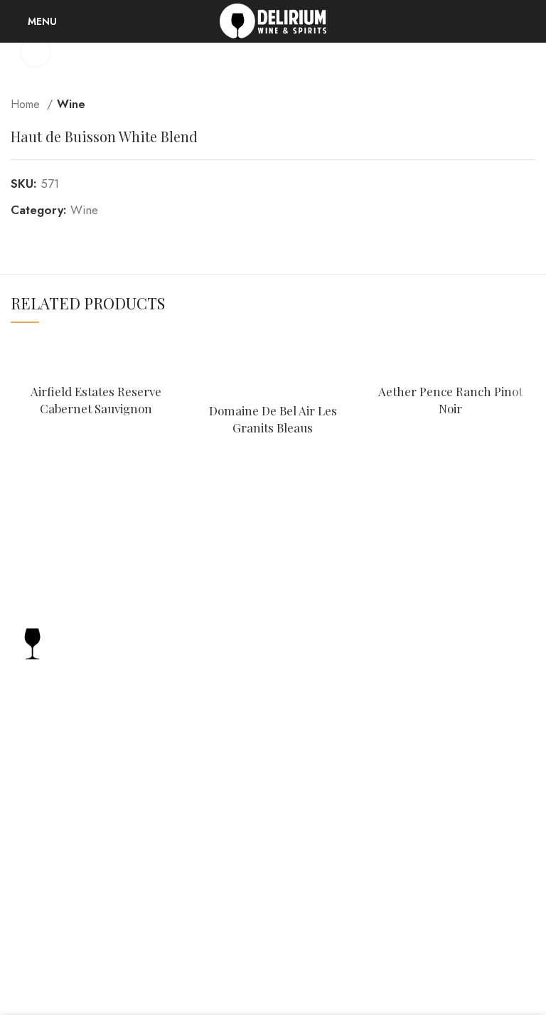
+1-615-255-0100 (69, 815)
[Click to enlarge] (35, 52)
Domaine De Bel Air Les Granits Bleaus (273, 419)
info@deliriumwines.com (89, 840)
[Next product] (528, 104)
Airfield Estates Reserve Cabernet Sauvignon (96, 399)
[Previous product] (500, 104)
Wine (71, 104)
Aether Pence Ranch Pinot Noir (450, 399)
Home (27, 104)
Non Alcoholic (413, 738)
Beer (387, 711)
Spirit (388, 655)
